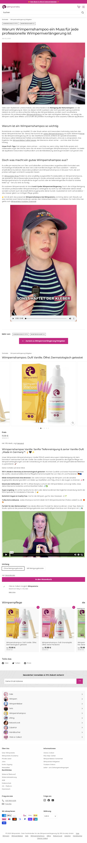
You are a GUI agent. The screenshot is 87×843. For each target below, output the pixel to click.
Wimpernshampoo (34, 114)
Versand (20, 443)
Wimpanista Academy (10, 756)
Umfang (5, 564)
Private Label (6, 759)
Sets (26, 836)
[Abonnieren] (79, 681)
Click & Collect (49, 753)
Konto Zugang (7, 764)
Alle (83, 602)
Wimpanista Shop (11, 176)
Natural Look (57, 836)
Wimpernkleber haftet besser (24, 140)
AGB (3, 780)
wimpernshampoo (28, 23)
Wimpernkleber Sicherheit (53, 759)
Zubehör (67, 836)
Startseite (5, 19)
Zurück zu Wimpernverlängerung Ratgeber (45, 341)
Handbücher (77, 836)
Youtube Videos (49, 764)
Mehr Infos (12, 592)
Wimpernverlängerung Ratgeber (21, 19)
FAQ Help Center (50, 756)
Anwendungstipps (10, 23)
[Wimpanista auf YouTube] (53, 800)
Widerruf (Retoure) (9, 774)
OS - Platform (7, 786)
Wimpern (6, 836)
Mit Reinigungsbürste (35, 568)
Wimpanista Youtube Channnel (23, 201)
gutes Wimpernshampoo (53, 134)
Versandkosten (10, 575)
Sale (77, 833)
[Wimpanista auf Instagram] (45, 800)
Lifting (49, 836)
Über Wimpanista (8, 753)
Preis (4, 432)
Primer (82, 134)
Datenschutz (6, 783)
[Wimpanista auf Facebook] (49, 800)
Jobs (3, 762)
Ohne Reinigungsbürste (13, 568)
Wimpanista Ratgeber (52, 762)
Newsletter (6, 767)
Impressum (6, 789)
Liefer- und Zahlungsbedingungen (56, 767)
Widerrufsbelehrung (9, 777)
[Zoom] (73, 423)
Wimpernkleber (17, 836)
